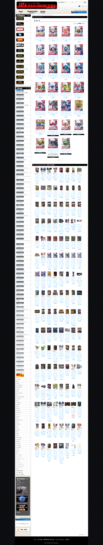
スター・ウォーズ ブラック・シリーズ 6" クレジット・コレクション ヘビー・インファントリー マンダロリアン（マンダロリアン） (61, 456)
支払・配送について (32, 12)
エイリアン (18, 130)
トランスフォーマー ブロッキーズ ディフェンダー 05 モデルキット (37, 452)
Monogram (18, 424)
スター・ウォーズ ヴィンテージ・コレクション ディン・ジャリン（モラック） (37, 211)
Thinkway (18, 441)
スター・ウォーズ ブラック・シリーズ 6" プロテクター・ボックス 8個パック (67, 453)
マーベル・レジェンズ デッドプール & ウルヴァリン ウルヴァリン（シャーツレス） (74, 355)
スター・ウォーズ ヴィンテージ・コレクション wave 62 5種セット (55, 299)
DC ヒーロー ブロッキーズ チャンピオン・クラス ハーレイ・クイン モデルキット (61, 177)
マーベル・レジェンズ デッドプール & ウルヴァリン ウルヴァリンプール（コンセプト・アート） (49, 319)
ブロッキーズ (19, 42)
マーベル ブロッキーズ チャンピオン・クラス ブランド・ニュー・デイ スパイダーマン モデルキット (55, 356)
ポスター (18, 351)
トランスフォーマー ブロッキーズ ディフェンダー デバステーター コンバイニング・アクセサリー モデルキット (74, 435)
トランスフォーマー (20, 26)
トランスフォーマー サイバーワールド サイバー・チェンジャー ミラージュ (40, 57)
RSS (22, 529)
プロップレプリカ (20, 342)
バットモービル (19, 250)
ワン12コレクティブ (20, 372)
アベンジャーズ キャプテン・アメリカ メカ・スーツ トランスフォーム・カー (61, 245)
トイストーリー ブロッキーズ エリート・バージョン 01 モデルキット (55, 410)
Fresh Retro (18, 398)
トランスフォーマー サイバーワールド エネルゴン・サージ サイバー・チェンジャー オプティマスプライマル (65, 76)
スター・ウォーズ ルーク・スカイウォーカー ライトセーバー (74, 410)
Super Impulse (18, 437)
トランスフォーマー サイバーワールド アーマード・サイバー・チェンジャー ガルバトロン (53, 95)
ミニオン (18, 288)
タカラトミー (19, 457)
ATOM (25, 529)
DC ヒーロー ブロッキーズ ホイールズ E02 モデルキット (49, 176)
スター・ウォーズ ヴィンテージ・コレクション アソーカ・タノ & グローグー (49, 373)
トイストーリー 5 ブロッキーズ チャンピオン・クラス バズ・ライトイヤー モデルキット (37, 300)
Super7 (17, 435)
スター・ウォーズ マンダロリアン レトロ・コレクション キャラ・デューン (61, 211)
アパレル (18, 313)
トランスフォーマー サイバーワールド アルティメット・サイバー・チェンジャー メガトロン (65, 151)
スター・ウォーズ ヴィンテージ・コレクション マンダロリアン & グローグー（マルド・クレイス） (43, 374)
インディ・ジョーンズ (20, 117)
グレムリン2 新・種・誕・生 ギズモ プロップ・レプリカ (37, 354)
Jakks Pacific (18, 412)
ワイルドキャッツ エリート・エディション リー (37, 244)
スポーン (18, 207)
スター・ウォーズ (20, 20)
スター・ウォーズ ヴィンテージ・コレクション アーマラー (43, 210)
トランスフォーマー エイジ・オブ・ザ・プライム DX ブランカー (79, 317)
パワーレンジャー (20, 258)
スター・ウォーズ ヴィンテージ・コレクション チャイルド (61, 392)
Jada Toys (18, 410)
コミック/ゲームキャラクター (22, 68)
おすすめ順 (75, 23)
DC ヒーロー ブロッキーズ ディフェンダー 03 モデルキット (43, 176)
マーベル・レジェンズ (20, 283)
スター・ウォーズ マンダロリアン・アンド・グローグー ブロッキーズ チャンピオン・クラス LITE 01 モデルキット (61, 413)
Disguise (17, 389)
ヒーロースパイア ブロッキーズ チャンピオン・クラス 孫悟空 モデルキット (67, 177)
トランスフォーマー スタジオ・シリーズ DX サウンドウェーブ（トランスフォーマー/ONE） (37, 338)
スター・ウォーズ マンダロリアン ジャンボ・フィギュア (43, 227)
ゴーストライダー (20, 151)
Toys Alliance (18, 445)
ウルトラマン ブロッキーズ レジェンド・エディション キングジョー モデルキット (37, 178)
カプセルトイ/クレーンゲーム (22, 317)
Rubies (17, 433)
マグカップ (18, 355)
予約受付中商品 (19, 470)
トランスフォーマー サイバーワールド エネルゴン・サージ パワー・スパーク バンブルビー (78, 113)
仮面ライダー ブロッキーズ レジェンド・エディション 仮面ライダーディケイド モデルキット (49, 394)
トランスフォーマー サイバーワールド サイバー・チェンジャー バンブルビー (40, 150)
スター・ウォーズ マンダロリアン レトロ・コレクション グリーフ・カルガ (37, 228)
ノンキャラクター (20, 84)
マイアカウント (83, 6)
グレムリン (18, 142)
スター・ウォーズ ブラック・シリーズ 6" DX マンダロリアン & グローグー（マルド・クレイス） (79, 355)
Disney (17, 391)
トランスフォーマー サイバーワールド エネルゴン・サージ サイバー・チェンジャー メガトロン (78, 58)
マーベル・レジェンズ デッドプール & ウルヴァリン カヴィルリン (43, 317)
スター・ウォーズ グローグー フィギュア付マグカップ (43, 353)
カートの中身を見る (22, 518)
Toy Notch (18, 443)
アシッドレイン (19, 109)
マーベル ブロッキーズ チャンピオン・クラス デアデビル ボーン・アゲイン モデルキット (55, 281)
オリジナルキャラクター (21, 74)
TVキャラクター (19, 63)
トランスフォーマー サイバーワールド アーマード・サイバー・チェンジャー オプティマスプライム (78, 95)
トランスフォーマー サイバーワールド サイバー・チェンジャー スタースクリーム (78, 39)
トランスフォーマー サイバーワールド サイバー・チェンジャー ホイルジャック (53, 38)
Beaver (17, 381)
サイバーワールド (48, 15)
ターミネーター (19, 219)
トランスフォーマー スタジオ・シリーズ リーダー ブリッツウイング (61, 337)
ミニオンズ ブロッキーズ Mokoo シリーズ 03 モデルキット (55, 176)
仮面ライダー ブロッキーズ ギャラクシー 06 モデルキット (44, 261)
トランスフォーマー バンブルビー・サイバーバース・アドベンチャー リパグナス (43, 195)
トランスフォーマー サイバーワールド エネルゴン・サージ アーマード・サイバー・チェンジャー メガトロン (40, 114)
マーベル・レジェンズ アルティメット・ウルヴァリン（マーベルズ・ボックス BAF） (68, 318)
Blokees (17, 383)
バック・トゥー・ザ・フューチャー (23, 241)
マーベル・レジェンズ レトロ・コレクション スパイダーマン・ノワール (55, 195)
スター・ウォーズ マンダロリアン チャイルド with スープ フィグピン (74, 176)
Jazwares (18, 416)
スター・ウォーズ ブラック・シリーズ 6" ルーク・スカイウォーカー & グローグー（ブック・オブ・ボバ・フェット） (37, 375)
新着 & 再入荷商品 (20, 474)
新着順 (83, 23)
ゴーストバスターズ (20, 147)
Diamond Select (19, 387)
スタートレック (19, 186)
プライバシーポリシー (59, 539)
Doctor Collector (19, 393)
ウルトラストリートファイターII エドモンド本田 (79, 335)
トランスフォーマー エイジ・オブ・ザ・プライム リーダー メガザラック (49, 337)
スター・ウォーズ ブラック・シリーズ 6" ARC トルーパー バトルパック (37, 318)
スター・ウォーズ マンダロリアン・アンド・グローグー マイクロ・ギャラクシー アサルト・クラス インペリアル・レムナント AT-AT (49, 414)
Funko (17, 400)
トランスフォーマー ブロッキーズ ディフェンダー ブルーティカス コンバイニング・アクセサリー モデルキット (49, 455)
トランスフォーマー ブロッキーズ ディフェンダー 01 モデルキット (55, 432)
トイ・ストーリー (20, 236)
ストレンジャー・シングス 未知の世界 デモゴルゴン (43, 431)
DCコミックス (19, 36)
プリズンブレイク (20, 267)
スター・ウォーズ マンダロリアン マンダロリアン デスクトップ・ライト (55, 227)
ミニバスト (18, 359)
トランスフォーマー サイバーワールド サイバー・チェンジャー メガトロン (78, 132)
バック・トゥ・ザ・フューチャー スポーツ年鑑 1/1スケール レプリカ (37, 432)
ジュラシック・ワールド (21, 159)
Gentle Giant (18, 402)
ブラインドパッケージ (20, 338)
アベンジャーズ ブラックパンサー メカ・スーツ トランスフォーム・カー (79, 245)
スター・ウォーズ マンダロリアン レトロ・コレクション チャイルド (67, 393)
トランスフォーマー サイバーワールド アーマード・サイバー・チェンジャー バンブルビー (40, 95)
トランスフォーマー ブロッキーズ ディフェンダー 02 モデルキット (61, 432)
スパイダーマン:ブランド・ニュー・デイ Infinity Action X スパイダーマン (67, 227)
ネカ (17, 47)
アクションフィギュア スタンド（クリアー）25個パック (74, 452)
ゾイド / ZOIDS (19, 211)
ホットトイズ (19, 462)
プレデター (18, 275)
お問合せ (43, 12)
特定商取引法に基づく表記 (48, 539)
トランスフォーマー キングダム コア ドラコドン (37, 193)
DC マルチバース (19, 296)
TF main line (18, 439)
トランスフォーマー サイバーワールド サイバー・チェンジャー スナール (65, 132)
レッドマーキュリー (20, 464)
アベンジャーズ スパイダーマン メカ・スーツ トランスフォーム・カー (49, 245)
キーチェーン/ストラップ (21, 321)
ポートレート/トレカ (20, 347)
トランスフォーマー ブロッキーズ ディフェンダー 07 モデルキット (37, 393)
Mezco (17, 422)
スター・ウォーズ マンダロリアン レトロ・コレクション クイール (73, 211)
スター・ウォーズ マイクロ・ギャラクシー (23, 177)
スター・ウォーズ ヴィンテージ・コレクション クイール (49, 210)
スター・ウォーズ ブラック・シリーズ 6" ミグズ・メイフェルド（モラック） (67, 195)
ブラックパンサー (20, 262)
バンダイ (18, 460)
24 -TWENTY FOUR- (20, 96)
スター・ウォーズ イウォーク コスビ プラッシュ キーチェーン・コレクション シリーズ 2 (37, 263)
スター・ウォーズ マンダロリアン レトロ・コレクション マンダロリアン (55, 211)
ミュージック (19, 363)
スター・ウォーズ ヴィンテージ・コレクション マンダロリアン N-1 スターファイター (61, 374)
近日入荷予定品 (19, 472)
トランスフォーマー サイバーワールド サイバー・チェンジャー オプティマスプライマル (53, 58)
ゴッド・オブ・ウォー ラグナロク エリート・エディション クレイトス (49, 354)
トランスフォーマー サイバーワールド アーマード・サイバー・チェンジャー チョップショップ (65, 95)
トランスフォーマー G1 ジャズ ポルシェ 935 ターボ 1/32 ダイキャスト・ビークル (79, 281)
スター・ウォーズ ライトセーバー (23, 181)
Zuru (17, 453)
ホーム (21, 12)
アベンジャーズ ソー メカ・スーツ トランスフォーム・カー (67, 244)
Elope (17, 394)
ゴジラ (17, 155)
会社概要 (18, 480)
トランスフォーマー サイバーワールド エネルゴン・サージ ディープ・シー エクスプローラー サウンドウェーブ (65, 114)
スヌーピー (18, 198)
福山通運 (18, 512)
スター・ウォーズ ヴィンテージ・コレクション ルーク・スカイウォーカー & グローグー (55, 374)
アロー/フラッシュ (20, 113)
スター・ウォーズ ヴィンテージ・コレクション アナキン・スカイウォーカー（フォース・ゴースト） (67, 301)
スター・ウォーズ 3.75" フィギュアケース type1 (80, 451)
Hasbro (17, 406)
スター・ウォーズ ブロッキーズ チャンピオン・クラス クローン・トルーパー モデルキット (49, 301)
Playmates (18, 429)
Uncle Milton (18, 447)
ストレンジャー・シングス (21, 194)
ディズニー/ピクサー (20, 52)
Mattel (17, 418)
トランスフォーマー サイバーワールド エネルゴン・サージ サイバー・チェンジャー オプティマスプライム (78, 76)
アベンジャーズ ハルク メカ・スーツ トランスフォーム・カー (73, 244)
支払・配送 (40, 539)
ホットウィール (19, 279)
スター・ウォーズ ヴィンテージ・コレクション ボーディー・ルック (73, 299)
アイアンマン (19, 100)
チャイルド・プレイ (20, 228)
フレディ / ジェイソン (20, 271)
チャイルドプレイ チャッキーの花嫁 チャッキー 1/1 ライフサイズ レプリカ (49, 432)
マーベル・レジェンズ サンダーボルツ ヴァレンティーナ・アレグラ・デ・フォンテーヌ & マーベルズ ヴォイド (73, 319)
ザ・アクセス (19, 455)
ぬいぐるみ (18, 330)
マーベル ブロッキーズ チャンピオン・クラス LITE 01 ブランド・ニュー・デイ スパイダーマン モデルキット (43, 412)
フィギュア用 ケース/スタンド (22, 334)
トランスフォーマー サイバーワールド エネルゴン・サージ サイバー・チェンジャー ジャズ (65, 58)
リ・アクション (19, 368)
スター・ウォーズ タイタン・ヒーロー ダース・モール (73, 280)
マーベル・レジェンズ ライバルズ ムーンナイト (49, 193)
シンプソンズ (19, 163)
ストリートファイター (20, 190)
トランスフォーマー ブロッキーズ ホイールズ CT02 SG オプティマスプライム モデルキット (43, 394)
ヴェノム (18, 121)
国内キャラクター (20, 79)
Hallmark (18, 404)
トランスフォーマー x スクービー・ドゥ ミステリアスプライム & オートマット (67, 337)
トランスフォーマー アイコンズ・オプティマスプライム (43, 244)
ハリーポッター (19, 254)
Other (17, 468)
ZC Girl (17, 304)
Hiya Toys (18, 408)
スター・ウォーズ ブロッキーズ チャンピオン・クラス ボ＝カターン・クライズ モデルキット (80, 412)
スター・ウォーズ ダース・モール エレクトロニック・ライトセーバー (79, 227)
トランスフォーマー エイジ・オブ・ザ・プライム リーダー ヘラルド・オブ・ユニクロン (43, 338)
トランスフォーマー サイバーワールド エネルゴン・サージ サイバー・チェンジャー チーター (40, 76)
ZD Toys (17, 451)
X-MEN (17, 300)
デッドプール (19, 232)
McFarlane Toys (19, 420)
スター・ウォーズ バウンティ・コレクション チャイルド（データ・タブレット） (55, 393)
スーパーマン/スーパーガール (22, 168)
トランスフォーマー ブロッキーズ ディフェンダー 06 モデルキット (43, 452)
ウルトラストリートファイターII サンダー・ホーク (73, 335)
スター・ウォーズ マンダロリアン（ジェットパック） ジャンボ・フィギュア (49, 227)
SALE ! (17, 377)
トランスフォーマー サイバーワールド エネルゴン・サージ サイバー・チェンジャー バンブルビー (53, 76)
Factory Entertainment (20, 396)
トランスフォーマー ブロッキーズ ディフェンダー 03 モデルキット (67, 432)
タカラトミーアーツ (20, 459)
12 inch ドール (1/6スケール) (21, 309)
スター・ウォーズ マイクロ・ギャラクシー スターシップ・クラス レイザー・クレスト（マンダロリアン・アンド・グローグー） (37, 414)
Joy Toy (17, 414)
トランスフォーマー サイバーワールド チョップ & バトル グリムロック (53, 113)
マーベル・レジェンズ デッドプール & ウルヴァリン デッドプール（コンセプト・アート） (55, 319)
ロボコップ (18, 292)
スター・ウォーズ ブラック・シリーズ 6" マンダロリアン (61, 194)
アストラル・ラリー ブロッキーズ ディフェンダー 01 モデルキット (62, 354)
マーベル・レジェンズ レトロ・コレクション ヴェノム (68, 372)
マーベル (18, 31)
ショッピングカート (79, 11)
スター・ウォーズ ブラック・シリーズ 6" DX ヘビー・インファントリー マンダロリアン (55, 453)
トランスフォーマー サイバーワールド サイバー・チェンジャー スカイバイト (40, 38)
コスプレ (18, 325)
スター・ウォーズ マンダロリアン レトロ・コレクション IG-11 (67, 211)
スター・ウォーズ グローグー (22, 172)
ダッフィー (18, 223)
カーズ (17, 134)
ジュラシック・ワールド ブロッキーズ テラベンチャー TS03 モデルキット (79, 393)
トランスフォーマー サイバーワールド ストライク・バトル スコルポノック (40, 132)
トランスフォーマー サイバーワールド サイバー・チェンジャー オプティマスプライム (53, 133)
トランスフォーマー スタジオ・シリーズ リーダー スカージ (55, 336)
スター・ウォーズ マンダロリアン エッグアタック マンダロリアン (74, 392)
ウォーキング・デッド (20, 126)
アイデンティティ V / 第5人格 (22, 105)
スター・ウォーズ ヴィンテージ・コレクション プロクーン (61, 299)
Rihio (17, 431)
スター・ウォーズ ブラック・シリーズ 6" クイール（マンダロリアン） (79, 195)
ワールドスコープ (20, 466)
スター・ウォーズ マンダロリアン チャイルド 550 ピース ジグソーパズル (79, 177)
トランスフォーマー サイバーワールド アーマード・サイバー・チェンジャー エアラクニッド (53, 151)
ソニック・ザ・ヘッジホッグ (22, 215)
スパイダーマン (19, 202)
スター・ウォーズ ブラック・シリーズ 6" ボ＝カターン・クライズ (73, 194)
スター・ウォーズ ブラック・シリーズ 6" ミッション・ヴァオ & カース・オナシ (79, 300)
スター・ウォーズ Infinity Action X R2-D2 (79, 371)
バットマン (18, 246)
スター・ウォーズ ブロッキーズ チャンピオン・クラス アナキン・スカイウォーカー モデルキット (43, 301)
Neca (17, 425)
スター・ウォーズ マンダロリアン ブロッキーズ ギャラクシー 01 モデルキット (73, 373)
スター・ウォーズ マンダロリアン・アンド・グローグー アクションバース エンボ (61, 281)
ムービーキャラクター (20, 58)
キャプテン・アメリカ (20, 138)
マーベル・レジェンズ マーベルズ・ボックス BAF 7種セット (61, 317)
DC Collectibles (19, 385)
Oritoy (17, 427)
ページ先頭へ (81, 534)
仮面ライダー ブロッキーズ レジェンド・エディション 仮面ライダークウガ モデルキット (68, 355)
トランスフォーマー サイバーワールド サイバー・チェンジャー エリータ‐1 (65, 38)
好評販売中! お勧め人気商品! (22, 92)
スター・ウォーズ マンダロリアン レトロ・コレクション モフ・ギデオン (79, 211)
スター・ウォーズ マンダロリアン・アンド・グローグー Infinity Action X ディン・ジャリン (61, 229)
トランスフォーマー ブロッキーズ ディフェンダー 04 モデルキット (79, 432)
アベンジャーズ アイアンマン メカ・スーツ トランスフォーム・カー (55, 245)
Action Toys (18, 379)
